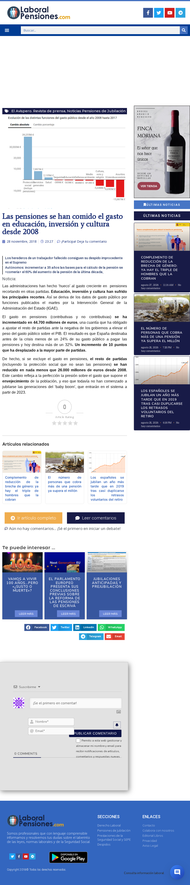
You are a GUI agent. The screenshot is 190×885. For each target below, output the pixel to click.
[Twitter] (159, 13)
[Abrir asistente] (177, 872)
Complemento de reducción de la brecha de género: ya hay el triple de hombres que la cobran (159, 268)
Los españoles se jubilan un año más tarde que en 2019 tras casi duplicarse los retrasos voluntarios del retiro (162, 403)
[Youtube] (169, 13)
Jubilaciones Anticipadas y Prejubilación (107, 583)
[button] (6, 30)
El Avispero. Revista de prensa (38, 111)
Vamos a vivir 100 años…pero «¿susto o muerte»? (22, 585)
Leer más (26, 613)
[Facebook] (148, 13)
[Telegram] (180, 13)
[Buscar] (184, 30)
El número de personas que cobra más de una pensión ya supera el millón (161, 334)
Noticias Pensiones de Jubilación (96, 111)
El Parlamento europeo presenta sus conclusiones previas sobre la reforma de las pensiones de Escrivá (64, 592)
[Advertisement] (95, 70)
